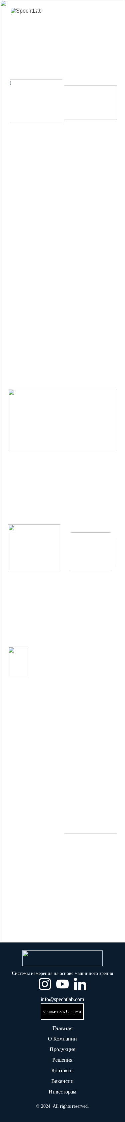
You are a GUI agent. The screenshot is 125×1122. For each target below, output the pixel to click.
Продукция (62, 1049)
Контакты (62, 1070)
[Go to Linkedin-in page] (80, 984)
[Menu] (110, 12)
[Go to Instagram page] (45, 984)
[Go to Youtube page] (62, 984)
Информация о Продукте (62, 935)
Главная (62, 1028)
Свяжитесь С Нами (62, 1011)
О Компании (62, 1039)
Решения (62, 1060)
